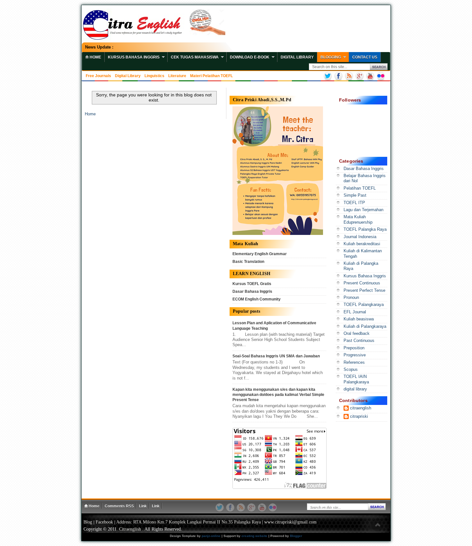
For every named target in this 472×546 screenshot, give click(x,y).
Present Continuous (362, 283)
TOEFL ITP (354, 203)
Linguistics (154, 76)
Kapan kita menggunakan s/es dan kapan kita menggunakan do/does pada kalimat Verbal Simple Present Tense (278, 394)
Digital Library (297, 57)
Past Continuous (359, 340)
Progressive (355, 355)
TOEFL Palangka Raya (365, 229)
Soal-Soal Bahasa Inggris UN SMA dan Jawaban (276, 356)
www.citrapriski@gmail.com (290, 522)
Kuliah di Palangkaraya (365, 326)
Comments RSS (119, 506)
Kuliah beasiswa (359, 319)
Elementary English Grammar (259, 254)
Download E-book (249, 57)
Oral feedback (357, 333)
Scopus (351, 369)
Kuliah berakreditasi (362, 244)
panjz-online (211, 536)
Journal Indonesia (360, 237)
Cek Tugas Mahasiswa (195, 57)
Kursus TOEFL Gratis (251, 284)
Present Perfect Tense (364, 290)
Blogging (330, 57)
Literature (177, 76)
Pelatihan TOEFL (360, 188)
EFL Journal (355, 312)
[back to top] (377, 525)
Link (143, 506)
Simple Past (355, 195)
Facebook (104, 522)
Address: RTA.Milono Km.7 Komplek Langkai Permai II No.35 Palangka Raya (188, 522)
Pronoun (351, 297)
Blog (87, 522)
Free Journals (98, 76)
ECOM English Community (256, 299)
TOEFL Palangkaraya (364, 304)
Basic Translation (248, 261)
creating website (254, 536)
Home (90, 114)
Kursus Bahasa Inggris (134, 57)
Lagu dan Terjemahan (363, 210)
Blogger (296, 536)
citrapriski (359, 416)
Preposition (354, 348)
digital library (355, 389)
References (354, 362)
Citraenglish (130, 529)
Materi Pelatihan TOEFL (211, 76)
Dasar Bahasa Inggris (252, 291)
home (95, 57)
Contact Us (364, 57)
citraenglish (360, 408)
